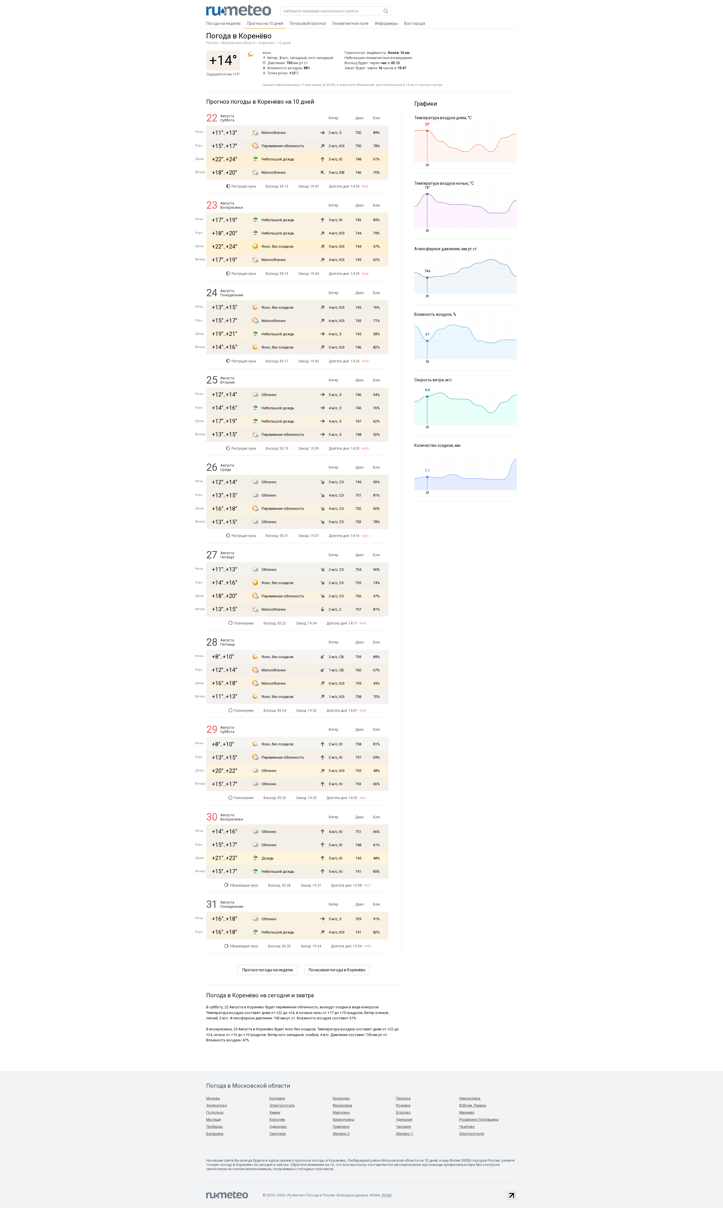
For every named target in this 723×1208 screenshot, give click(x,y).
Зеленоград (216, 1105)
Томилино (341, 1126)
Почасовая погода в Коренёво (337, 970)
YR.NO (387, 1195)
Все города (414, 23)
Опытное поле (471, 1133)
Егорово (403, 1112)
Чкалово (467, 1126)
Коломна (277, 1098)
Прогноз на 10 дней (265, 23)
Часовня (403, 1126)
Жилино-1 (404, 1133)
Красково (341, 1098)
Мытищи (213, 1119)
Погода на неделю (223, 23)
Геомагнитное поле (350, 23)
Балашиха (214, 1133)
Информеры (386, 23)
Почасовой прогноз (308, 23)
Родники (403, 1105)
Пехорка (403, 1098)
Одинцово (278, 1126)
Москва (213, 1098)
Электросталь (282, 1105)
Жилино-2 (341, 1133)
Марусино (341, 1112)
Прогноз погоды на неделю (267, 970)
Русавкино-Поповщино (479, 1119)
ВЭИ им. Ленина (472, 1105)
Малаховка (342, 1105)
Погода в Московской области (248, 1085)
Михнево (466, 1112)
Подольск (215, 1112)
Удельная (404, 1119)
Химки (274, 1112)
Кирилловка (343, 1119)
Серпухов (277, 1133)
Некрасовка (469, 1098)
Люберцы (214, 1126)
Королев (277, 1119)
